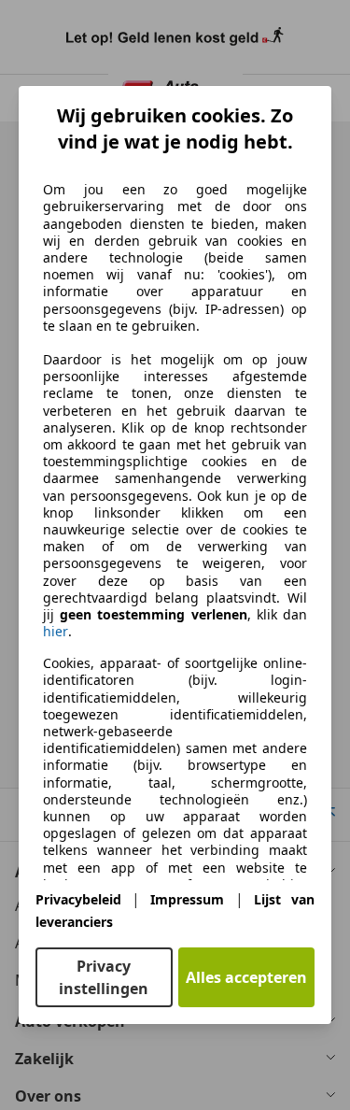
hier (55, 631)
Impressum (187, 899)
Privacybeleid (78, 899)
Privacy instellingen (103, 977)
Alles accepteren (246, 977)
